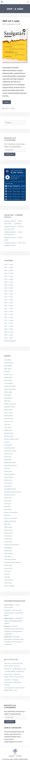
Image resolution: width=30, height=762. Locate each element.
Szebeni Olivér (8, 533)
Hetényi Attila (8, 415)
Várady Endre (8, 565)
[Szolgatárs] (2, 2)
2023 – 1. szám (8, 303)
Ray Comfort (8, 509)
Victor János (8, 583)
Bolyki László (8, 377)
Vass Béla (7, 577)
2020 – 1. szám (8, 338)
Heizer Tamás (8, 413)
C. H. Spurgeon (8, 383)
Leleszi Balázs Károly (10, 465)
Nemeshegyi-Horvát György (12, 492)
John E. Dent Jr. (8, 421)
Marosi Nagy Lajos (9, 474)
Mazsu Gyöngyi (8, 477)
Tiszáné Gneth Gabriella (11, 545)
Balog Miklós (8, 366)
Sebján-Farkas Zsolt (10, 521)
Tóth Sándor (8, 556)
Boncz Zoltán (8, 380)
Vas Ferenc (7, 571)
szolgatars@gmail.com (11, 742)
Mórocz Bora (8, 480)
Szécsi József (8, 536)
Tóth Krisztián (8, 553)
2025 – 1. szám (8, 279)
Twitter (18, 756)
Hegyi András (8, 410)
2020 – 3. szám (8, 332)
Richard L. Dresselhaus (11, 512)
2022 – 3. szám (8, 308)
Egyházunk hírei (12, 659)
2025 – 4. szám (8, 270)
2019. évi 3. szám (10, 21)
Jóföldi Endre (8, 430)
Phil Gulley (7, 506)
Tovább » (6, 102)
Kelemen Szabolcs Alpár (11, 439)
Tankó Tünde (8, 542)
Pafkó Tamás (8, 498)
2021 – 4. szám (8, 317)
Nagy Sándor (8, 486)
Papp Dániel (8, 501)
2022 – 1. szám (8, 314)
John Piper (7, 424)
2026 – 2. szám (8, 264)
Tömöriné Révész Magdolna (12, 562)
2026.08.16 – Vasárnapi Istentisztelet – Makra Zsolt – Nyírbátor (13, 682)
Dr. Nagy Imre (8, 483)
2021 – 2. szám (8, 323)
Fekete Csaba (8, 392)
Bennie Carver (8, 374)
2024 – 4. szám (8, 285)
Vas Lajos (7, 574)
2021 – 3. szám (8, 320)
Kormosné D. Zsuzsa (10, 451)
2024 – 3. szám (8, 288)
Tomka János (8, 550)
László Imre (7, 459)
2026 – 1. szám (8, 267)
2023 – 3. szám (8, 297)
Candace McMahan (10, 386)
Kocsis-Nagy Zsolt (9, 448)
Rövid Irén (7, 515)
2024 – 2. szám (8, 291)
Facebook (11, 756)
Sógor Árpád (8, 527)
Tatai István (8, 610)
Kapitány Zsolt (8, 433)
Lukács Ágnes (8, 471)
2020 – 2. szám (8, 335)
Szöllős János (8, 539)
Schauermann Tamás (10, 518)
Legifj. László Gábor (10, 462)
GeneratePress (23, 759)
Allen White (7, 360)
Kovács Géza (8, 457)
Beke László (7, 369)
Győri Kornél (8, 398)
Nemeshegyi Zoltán (10, 489)
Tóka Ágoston (8, 548)
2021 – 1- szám (8, 326)
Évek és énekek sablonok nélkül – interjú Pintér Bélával (13, 612)
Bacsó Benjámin (9, 363)
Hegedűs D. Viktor (9, 407)
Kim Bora (7, 442)
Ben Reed (7, 371)
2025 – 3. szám (8, 273)
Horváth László (8, 418)
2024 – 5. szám (8, 282)
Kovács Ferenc (8, 454)
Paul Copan (7, 504)
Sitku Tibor (7, 524)
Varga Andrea (8, 568)
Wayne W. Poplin (9, 586)
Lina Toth (7, 468)
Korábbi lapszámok (10, 341)
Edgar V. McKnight (9, 389)
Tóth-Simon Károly (10, 559)
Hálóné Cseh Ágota (10, 404)
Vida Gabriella (8, 580)
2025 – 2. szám (8, 276)
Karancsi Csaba (8, 436)
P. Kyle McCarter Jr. (10, 495)
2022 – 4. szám (8, 305)
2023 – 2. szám (8, 300)
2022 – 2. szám (8, 311)
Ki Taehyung (8, 445)
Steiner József (8, 530)
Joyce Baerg (7, 427)
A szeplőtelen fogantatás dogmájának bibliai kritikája (13, 620)
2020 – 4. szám (8, 329)
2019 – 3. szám (10, 108)
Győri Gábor (7, 395)
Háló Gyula (7, 401)
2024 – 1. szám (8, 294)
